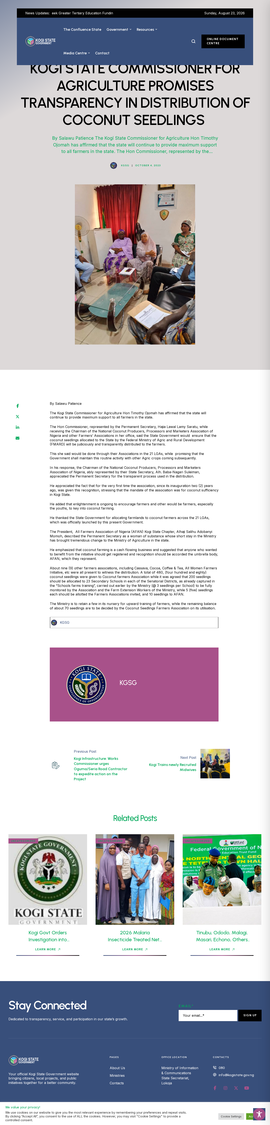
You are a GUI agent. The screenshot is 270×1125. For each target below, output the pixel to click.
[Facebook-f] (215, 1088)
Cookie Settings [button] (231, 1116)
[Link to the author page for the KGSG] (113, 165)
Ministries (117, 1075)
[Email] (17, 438)
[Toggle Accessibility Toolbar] (259, 1114)
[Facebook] (18, 406)
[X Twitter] (17, 416)
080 (222, 1068)
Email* (186, 1006)
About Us (117, 1068)
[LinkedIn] (17, 427)
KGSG (64, 622)
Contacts (117, 1083)
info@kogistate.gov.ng (236, 1075)
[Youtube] (246, 1088)
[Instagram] (225, 1088)
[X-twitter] (236, 1088)
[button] (130, 29)
